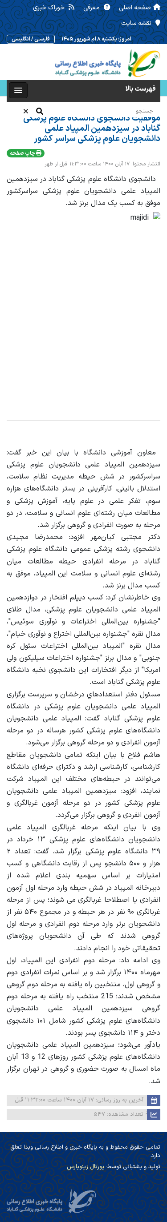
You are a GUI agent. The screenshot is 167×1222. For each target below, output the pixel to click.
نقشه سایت (137, 23)
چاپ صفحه (23, 153)
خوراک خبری (49, 7)
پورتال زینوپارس (85, 1166)
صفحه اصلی (135, 7)
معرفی (92, 7)
